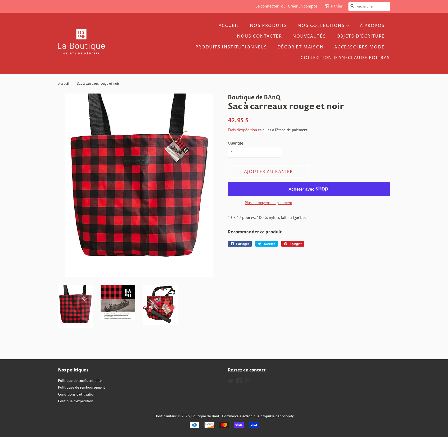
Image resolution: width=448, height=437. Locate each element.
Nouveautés (309, 36)
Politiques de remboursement (81, 387)
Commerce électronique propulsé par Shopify (258, 416)
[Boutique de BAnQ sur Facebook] (239, 381)
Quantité (235, 143)
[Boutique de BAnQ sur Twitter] (231, 381)
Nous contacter (259, 36)
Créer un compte (302, 6)
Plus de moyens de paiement (268, 202)
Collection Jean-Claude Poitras (345, 58)
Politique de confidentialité (80, 380)
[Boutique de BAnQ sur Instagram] (247, 381)
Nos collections (322, 25)
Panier (336, 6)
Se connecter (267, 6)
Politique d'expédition (75, 401)
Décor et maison (300, 47)
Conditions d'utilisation (76, 394)
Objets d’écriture (361, 36)
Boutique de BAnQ (206, 416)
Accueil (229, 25)
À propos (372, 25)
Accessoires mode (359, 47)
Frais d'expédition (242, 129)
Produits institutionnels (231, 47)
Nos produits (268, 25)
